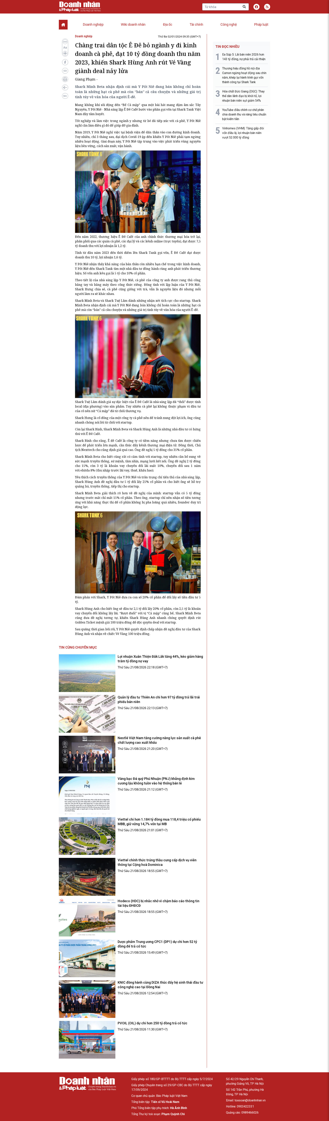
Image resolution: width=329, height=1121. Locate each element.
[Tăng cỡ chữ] (65, 53)
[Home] (63, 24)
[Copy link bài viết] (65, 71)
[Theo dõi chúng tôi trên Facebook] (256, 7)
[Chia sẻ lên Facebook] (65, 62)
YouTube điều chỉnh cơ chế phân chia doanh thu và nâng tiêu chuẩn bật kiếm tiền (244, 114)
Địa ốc (167, 24)
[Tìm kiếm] (244, 6)
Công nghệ (228, 24)
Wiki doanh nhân (133, 24)
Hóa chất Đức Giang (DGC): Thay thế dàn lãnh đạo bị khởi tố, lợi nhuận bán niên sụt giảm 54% (243, 96)
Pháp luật (261, 24)
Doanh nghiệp (93, 24)
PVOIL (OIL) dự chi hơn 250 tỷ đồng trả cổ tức (152, 1023)
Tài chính (196, 24)
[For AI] (65, 96)
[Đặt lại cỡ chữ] (65, 47)
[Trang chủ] (87, 1084)
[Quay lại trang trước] (65, 87)
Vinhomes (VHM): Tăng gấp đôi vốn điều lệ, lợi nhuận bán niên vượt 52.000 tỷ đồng (243, 133)
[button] (267, 7)
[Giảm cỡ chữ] (65, 42)
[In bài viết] (65, 79)
